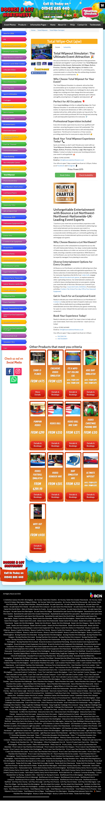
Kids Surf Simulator (91, 372)
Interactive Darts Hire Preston (72, 719)
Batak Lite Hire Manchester (57, 625)
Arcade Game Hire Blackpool (74, 604)
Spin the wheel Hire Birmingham (28, 784)
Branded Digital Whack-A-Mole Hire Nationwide (31, 653)
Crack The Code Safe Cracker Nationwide (35, 677)
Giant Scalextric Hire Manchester (54, 700)
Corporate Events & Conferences (25, 672)
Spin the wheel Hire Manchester (72, 784)
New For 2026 (9, 33)
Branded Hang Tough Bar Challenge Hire (63, 653)
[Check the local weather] (92, 10)
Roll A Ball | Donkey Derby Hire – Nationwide (74, 765)
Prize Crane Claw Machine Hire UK (40, 754)
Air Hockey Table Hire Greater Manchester (73, 600)
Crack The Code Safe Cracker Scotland (64, 677)
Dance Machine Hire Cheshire (72, 679)
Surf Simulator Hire (73, 474)
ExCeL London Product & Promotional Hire (29, 693)
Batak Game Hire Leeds (28, 621)
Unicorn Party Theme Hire (13, 278)
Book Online (65, 175)
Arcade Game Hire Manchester (61, 607)
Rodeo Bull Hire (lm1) (73, 423)
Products (22, 25)
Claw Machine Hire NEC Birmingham (68, 667)
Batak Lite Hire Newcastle (77, 625)
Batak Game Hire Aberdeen (42, 618)
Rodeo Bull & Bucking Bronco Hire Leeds (30, 761)
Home (52, 25)
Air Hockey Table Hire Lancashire (50, 602)
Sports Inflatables (10, 94)
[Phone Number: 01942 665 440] (55, 8)
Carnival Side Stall (10, 336)
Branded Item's (9, 124)
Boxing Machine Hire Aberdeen (26, 635)
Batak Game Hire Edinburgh (85, 618)
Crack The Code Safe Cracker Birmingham (52, 672)
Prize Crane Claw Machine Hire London (73, 751)
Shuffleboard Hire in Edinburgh (27, 777)
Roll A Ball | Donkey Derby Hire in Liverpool (76, 770)
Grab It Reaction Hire (32, 702)
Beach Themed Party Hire (13, 308)
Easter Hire (8, 235)
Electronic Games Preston (59, 691)
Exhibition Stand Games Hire (21, 698)
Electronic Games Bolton (78, 688)
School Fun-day (75, 289)
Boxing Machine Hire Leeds (25, 637)
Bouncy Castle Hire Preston (33, 632)
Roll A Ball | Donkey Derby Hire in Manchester (41, 772)
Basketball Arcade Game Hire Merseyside (29, 616)
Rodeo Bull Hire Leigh (23, 763)
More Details (38, 393)
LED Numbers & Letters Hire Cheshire (56, 723)
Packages (7, 100)
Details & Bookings (55, 393)
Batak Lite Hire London (38, 625)
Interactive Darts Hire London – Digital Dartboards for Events (35, 716)
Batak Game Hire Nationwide (47, 621)
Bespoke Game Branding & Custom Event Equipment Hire (33, 628)
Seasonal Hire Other (11, 229)
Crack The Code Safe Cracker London (70, 674)
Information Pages (38, 25)
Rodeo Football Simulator (38, 474)
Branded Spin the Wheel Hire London (67, 658)
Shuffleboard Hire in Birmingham (71, 775)
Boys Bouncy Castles (12, 260)
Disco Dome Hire (10, 82)
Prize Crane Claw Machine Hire (54, 749)
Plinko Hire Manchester (41, 744)
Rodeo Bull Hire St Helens (28, 765)
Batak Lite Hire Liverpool (20, 625)
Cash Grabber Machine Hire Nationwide (29, 665)
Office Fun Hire (9, 296)
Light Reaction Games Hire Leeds (73, 730)
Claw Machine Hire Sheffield (27, 670)
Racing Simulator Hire (71, 758)
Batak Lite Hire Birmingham (24, 623)
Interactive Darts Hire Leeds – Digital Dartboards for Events (58, 714)
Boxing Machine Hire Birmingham (50, 635)
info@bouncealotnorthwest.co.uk (72, 160)
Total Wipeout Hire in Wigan (34, 791)
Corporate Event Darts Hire (47, 670)
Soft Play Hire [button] (9, 88)
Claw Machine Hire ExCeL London (83, 665)
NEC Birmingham (36, 742)
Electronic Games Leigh (18, 691)
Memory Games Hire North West (69, 740)
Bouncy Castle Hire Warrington (75, 632)
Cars (5, 348)
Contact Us (82, 25)
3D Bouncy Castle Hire (12, 45)
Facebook (60, 166)
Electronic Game (10, 131)
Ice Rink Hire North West (28, 712)
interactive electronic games (69, 277)
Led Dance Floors (10, 193)
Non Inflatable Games (12, 163)
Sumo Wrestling (10, 290)
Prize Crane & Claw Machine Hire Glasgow (60, 747)
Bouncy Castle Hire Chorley (40, 630)
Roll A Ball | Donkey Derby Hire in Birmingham (49, 768)
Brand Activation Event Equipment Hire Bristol (30, 644)
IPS (5, 39)
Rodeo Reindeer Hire (55, 474)
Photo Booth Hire (10, 181)
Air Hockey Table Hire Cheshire (45, 600)
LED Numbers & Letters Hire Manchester (55, 726)
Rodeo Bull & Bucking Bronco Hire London (61, 761)
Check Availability (86, 175)
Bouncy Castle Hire (11, 52)
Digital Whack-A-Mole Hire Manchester (25, 688)
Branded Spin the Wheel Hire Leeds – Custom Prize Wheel (33, 658)
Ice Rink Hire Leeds (50, 709)
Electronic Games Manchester (38, 691)
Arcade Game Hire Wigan (43, 611)
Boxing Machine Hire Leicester (47, 637)
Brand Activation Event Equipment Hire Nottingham (31, 651)
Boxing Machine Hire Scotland (27, 642)
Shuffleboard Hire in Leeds (70, 777)
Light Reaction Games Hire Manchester (54, 733)
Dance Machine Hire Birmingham (48, 679)
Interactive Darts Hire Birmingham (67, 712)
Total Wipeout (9, 175)
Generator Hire (9, 205)
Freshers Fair (65, 289)
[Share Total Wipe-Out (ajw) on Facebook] (41, 73)
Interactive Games (11, 150)
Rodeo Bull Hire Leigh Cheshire (43, 763)
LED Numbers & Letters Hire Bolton (29, 723)
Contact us (57, 302)
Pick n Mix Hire (9, 199)
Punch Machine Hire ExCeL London (66, 754)
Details (57, 47)
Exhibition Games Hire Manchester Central (59, 695)
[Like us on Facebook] (9, 371)
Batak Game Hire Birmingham (64, 618)
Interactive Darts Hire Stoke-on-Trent (25, 721)
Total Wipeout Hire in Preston (85, 789)
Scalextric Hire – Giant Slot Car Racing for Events (42, 775)
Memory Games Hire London (21, 740)
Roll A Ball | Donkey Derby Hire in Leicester (45, 770)
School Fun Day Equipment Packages (14, 329)
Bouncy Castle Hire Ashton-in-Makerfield (69, 628)
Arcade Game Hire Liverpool (39, 607)
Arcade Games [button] (9, 118)
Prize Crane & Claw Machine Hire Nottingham (26, 749)
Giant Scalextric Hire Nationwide (78, 700)
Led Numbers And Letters (13, 187)
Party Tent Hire (9, 302)
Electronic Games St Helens (78, 691)
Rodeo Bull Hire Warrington (47, 765)
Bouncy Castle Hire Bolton (20, 630)
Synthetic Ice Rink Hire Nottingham (25, 786)
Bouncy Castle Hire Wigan (42, 793)
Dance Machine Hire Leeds (64, 681)
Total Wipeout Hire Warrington (56, 791)
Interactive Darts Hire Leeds (26, 714)
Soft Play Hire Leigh (36, 782)
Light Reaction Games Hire (22, 730)
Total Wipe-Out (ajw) (56, 30)
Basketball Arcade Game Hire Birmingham (68, 611)
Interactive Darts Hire (46, 712)
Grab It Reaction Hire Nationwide (76, 702)
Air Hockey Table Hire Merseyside (75, 602)
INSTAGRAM (62, 339)
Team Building (9, 156)
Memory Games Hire (26, 737)
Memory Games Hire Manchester (44, 740)
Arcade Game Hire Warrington (22, 611)
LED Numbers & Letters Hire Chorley (84, 723)
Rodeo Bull (55, 423)
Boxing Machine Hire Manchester (23, 639)
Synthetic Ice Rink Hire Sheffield (50, 786)
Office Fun (85, 289)
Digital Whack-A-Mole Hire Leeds (66, 686)
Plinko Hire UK (55, 744)
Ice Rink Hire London (82, 709)
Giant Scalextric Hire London (31, 700)
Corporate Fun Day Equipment (11, 137)
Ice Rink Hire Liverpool (66, 709)
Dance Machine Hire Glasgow (43, 681)
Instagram (71, 166)
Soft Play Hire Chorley (20, 782)
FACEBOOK (62, 336)
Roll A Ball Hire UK (65, 772)
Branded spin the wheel (65, 656)
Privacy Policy (67, 744)
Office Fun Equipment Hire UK (54, 742)
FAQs (72, 25)
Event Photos (10, 25)
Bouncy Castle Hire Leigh (81, 630)
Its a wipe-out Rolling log (73, 372)
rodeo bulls (86, 275)
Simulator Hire (9, 342)
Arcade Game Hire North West (84, 607)
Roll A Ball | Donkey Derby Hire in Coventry (82, 768)
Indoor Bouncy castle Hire (13, 284)
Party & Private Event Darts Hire (77, 742)
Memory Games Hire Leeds (69, 737)
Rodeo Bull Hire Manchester (65, 763)
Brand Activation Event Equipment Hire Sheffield (68, 651)
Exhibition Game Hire (12, 322)
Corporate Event (72, 287)
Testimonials (95, 25)
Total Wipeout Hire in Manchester (62, 789)
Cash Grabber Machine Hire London (67, 663)
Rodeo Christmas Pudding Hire (91, 423)
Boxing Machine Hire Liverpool (70, 637)
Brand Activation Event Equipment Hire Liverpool (75, 646)
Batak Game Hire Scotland (68, 621)
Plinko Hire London (25, 744)
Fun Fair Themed (10, 144)
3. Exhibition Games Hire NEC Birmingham (18, 600)
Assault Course (9, 76)
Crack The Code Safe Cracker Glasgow (82, 672)
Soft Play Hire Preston (51, 782)
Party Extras (8, 106)
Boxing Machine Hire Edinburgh (74, 635)
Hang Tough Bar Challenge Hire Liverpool (63, 705)
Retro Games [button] (9, 112)
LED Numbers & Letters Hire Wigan (74, 728)
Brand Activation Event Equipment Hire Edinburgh (65, 644)
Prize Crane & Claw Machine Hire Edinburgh (27, 747)
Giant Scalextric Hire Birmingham (83, 698)
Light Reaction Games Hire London (27, 733)
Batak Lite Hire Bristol (43, 623)
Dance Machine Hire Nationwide (58, 684)
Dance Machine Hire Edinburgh (21, 681)
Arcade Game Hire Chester (18, 607)
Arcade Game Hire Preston (56, 609)
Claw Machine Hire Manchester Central (40, 667)
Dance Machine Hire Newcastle (82, 684)
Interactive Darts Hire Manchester (70, 716)
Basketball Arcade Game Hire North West (60, 616)
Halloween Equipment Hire (14, 223)
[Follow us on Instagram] (18, 371)
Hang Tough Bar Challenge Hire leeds (35, 705)
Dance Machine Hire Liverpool (85, 681)
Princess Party (9, 254)
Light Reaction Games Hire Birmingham (46, 730)
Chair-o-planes (37, 372)
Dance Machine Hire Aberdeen (25, 679)
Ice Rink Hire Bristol (35, 709)
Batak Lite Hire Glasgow (80, 623)
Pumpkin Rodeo (38, 423)
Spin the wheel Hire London (50, 784)
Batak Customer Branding (22, 618)
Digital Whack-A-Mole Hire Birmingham (38, 686)
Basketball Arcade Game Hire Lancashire (65, 614)
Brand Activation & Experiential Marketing (54, 642)
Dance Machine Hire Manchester (34, 684)
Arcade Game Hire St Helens (77, 609)
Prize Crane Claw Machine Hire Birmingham (81, 749)
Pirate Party (8, 248)
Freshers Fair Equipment (13, 241)
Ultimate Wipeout (90, 474)
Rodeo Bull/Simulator (12, 169)
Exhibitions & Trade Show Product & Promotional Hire (52, 698)
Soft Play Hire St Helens (68, 782)
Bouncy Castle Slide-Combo (14, 64)
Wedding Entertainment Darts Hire (80, 791)
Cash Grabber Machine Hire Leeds (42, 663)
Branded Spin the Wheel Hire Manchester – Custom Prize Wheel (52, 660)
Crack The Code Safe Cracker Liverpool (42, 674)
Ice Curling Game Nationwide (84, 707)
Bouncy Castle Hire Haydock (61, 630)
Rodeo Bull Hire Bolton (85, 761)
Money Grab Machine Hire (19, 742)
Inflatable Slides (10, 70)
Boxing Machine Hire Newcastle (72, 639)
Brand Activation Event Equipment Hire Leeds (41, 646)
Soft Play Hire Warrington (87, 782)
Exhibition (82, 287)
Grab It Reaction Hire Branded (52, 702)
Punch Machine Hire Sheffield (51, 758)
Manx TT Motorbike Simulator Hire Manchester (52, 735)
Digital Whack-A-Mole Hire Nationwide (54, 688)
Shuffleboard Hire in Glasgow (49, 777)
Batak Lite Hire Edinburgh (61, 623)
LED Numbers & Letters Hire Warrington (46, 728)
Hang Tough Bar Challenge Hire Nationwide (57, 707)
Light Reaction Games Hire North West (82, 733)
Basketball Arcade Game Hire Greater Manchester (32, 614)
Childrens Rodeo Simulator (55, 372)
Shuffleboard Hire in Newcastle (71, 779)
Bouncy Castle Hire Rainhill (53, 632)
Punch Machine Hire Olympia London (27, 758)
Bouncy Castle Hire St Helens (63, 793)
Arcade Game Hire (56, 604)
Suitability (67, 47)
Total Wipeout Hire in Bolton (19, 789)
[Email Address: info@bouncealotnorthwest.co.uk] (52, 13)
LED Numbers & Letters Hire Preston (84, 726)
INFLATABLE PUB (10, 211)
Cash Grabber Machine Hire (86, 660)
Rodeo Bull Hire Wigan (82, 793)
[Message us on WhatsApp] (14, 380)
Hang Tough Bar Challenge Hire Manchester (25, 707)
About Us (62, 25)
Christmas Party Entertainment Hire (57, 665)
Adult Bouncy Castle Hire (13, 58)
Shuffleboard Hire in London (25, 779)
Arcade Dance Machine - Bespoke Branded (34, 604)
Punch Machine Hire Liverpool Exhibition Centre (33, 756)
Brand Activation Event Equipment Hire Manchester (53, 649)
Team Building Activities (70, 786)
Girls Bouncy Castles (11, 266)
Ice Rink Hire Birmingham (18, 709)
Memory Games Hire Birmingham (47, 737)
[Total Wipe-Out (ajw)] (41, 51)
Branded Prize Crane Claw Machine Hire (41, 656)
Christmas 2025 (9, 217)
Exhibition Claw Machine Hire (81, 693)
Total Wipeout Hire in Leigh (39, 789)
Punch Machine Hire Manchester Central (65, 756)
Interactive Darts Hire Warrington (52, 721)
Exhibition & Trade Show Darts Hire (57, 693)
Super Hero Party (10, 272)
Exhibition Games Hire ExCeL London (30, 695)
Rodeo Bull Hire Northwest (85, 763)
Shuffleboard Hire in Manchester (47, 779)
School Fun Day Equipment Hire (14, 315)
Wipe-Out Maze (37, 525)
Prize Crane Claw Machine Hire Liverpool (43, 751)
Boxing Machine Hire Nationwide (48, 639)
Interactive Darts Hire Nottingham (49, 719)
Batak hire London (85, 621)
